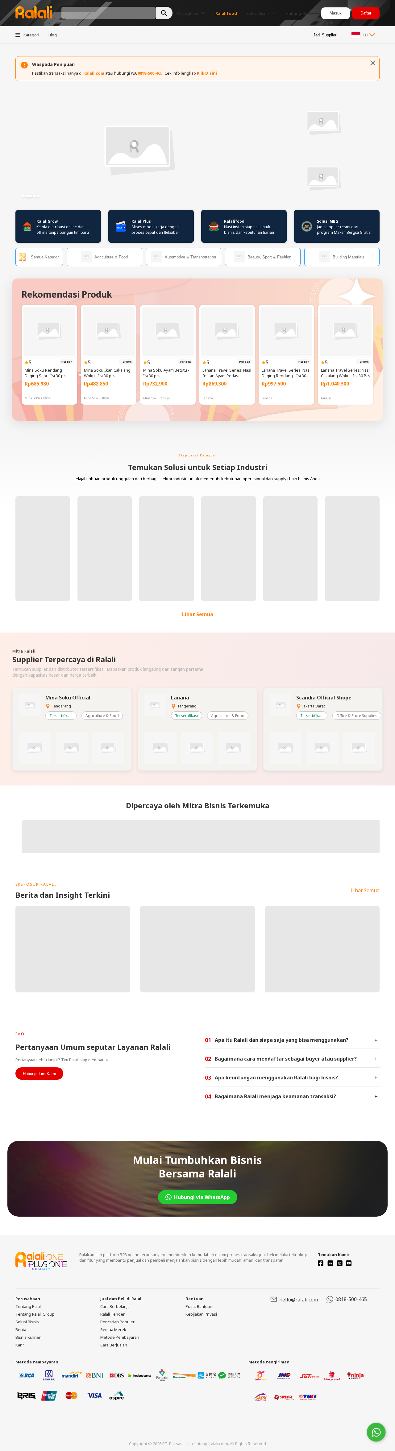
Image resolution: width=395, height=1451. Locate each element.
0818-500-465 (351, 1299)
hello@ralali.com (298, 1299)
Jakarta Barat (313, 706)
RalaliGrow (47, 221)
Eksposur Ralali (35, 884)
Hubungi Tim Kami (39, 1073)
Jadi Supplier (324, 35)
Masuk (336, 13)
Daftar (365, 13)
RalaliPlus (141, 221)
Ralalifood (234, 221)
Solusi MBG (327, 221)
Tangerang (61, 706)
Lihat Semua (197, 614)
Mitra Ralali (23, 651)
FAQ (20, 1034)
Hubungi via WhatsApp (202, 1197)
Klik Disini (207, 73)
